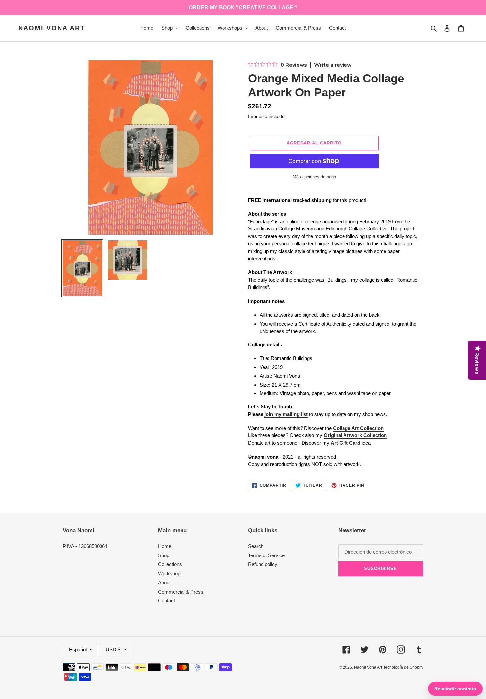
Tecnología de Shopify (403, 667)
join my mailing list (286, 414)
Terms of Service (266, 555)
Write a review (333, 65)
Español (78, 649)
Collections (170, 564)
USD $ (113, 649)
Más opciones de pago (314, 176)
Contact (166, 600)
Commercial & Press (180, 592)
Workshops (170, 573)
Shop (163, 555)
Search (255, 546)
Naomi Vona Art (51, 28)
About (164, 582)
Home (164, 546)
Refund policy (262, 564)
